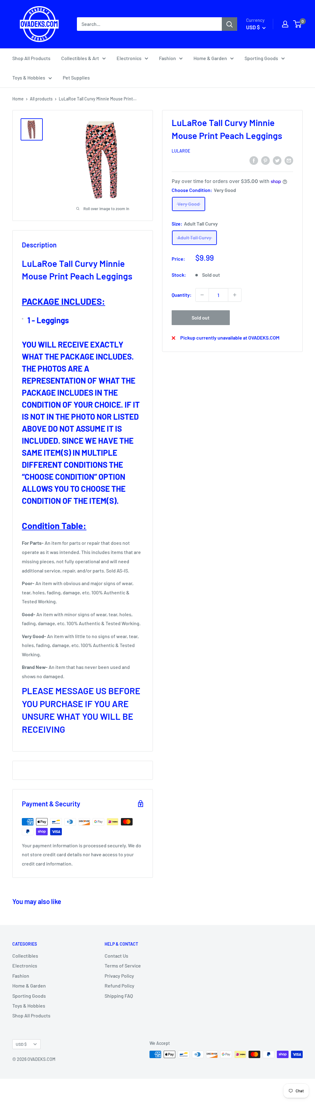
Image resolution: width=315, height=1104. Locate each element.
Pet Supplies (76, 77)
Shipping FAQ (119, 996)
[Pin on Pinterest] (265, 160)
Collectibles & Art (80, 58)
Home (18, 98)
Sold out (200, 317)
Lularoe (181, 150)
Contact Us (116, 956)
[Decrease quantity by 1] (202, 294)
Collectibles (25, 956)
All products (41, 98)
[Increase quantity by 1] (234, 294)
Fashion (167, 58)
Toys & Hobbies (28, 77)
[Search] (229, 24)
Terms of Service (123, 965)
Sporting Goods (261, 58)
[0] (297, 24)
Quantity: (182, 295)
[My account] (285, 24)
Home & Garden (210, 58)
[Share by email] (289, 160)
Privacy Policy (119, 976)
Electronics (129, 58)
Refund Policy (119, 985)
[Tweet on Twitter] (277, 160)
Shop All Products (31, 58)
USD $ (21, 1044)
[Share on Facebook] (253, 160)
